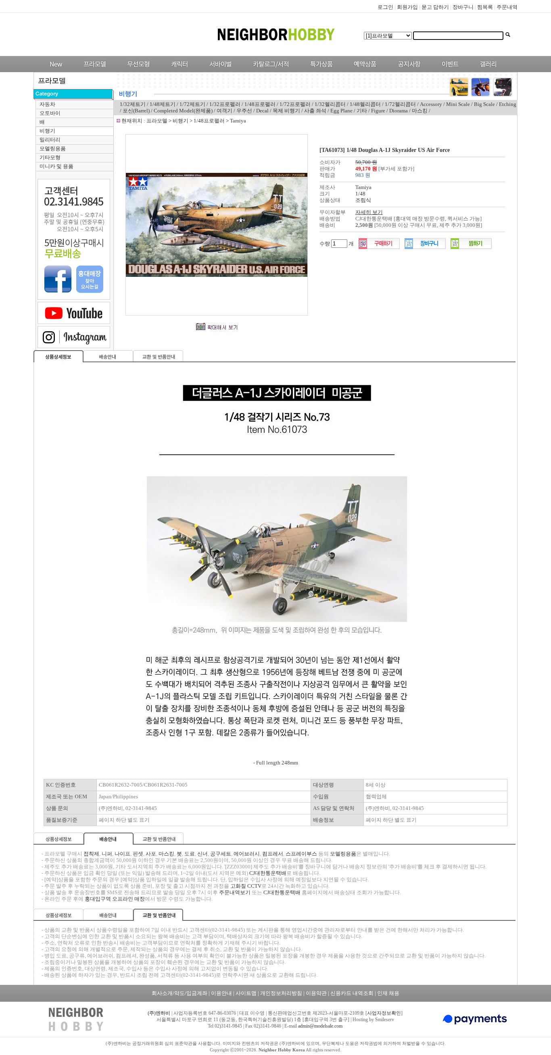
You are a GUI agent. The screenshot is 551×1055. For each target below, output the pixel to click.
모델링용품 (53, 148)
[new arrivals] (55, 70)
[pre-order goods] (363, 70)
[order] (379, 247)
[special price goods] (319, 70)
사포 (151, 854)
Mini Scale (458, 104)
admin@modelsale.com (320, 1026)
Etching (507, 104)
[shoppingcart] (425, 247)
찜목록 (485, 7)
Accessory (431, 104)
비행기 (47, 131)
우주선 (244, 111)
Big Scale (484, 104)
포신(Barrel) (137, 111)
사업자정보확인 (384, 1013)
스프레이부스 (301, 854)
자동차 (47, 104)
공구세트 (220, 854)
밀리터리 (50, 140)
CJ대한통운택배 (267, 873)
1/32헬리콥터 (330, 104)
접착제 (91, 854)
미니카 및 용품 (56, 166)
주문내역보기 (234, 892)
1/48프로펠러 (260, 104)
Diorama (398, 111)
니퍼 (107, 854)
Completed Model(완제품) (183, 111)
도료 (189, 854)
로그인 (385, 7)
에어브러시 (247, 854)
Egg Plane (341, 111)
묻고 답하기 (435, 7)
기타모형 (50, 157)
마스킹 (420, 111)
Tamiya (238, 121)
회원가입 (407, 7)
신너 (202, 854)
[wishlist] (471, 247)
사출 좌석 (315, 111)
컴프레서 (272, 854)
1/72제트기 (192, 104)
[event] (451, 70)
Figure (378, 111)
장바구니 (463, 7)
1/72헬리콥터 (400, 104)
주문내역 (507, 7)
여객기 (224, 111)
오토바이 (50, 113)
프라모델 (157, 121)
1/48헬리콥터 (365, 104)
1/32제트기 (133, 104)
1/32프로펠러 (224, 104)
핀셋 (138, 854)
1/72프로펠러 (295, 104)
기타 (362, 111)
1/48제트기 (162, 104)
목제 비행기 (286, 111)
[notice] (407, 70)
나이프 (122, 854)
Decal (262, 111)
